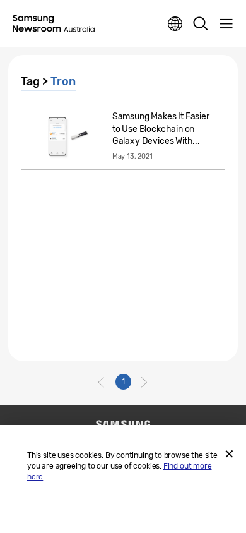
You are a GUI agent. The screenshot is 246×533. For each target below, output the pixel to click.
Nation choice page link (175, 24)
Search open (200, 24)
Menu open (225, 24)
